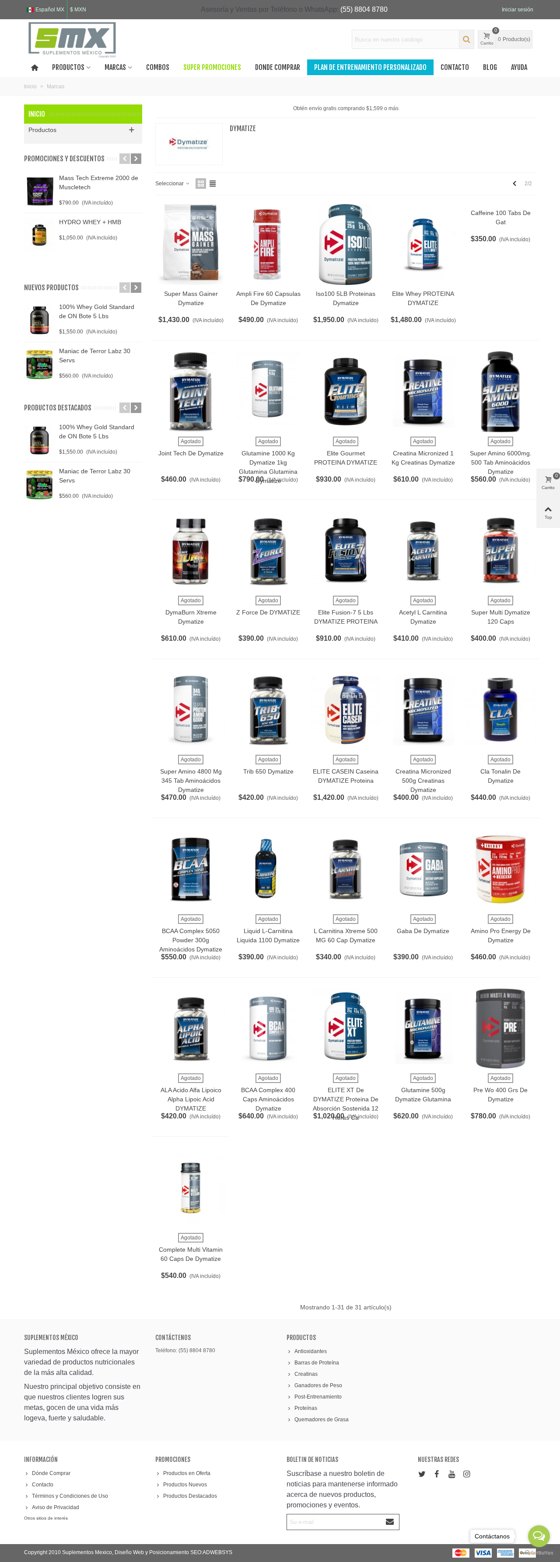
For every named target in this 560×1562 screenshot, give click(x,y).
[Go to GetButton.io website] (539, 1553)
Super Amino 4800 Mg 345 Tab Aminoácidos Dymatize (191, 780)
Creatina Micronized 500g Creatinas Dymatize (423, 780)
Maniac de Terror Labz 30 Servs (94, 355)
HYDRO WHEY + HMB (90, 222)
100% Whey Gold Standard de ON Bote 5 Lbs (96, 311)
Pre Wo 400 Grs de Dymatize (500, 1094)
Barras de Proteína (316, 1363)
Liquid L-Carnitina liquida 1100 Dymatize (268, 935)
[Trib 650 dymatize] (268, 710)
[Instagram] (466, 1474)
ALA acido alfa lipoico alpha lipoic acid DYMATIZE (191, 1099)
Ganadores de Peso (318, 1385)
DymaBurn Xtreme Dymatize (191, 617)
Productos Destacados (190, 1496)
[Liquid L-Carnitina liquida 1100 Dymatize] (268, 869)
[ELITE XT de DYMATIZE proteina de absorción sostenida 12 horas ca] (345, 1028)
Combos (157, 67)
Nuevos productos (51, 287)
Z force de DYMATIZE (268, 612)
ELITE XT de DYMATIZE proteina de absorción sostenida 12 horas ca (345, 1103)
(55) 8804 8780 (364, 9)
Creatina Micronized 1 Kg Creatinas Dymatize (423, 458)
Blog (490, 67)
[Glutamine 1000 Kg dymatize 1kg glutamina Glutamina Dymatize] (268, 391)
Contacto (455, 67)
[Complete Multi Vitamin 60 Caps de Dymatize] (190, 1187)
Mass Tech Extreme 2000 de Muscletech (98, 182)
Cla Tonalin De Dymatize (500, 776)
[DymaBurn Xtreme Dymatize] (190, 550)
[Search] (466, 39)
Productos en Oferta (186, 1473)
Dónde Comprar (51, 1473)
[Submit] (390, 1522)
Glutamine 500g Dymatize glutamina (423, 1094)
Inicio (36, 114)
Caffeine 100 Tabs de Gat (501, 217)
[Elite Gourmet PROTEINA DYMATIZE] (345, 391)
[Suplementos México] (72, 39)
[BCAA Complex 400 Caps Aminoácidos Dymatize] (268, 1028)
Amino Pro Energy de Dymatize (501, 935)
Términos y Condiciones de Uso (70, 1496)
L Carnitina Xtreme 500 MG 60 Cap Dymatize (346, 935)
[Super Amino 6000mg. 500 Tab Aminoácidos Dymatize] (500, 391)
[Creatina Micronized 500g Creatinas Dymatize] (423, 710)
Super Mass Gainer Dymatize (191, 298)
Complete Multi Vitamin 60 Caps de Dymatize (191, 1254)
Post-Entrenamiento (318, 1397)
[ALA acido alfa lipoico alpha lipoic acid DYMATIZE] (190, 1028)
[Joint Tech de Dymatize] (190, 391)
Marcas (115, 67)
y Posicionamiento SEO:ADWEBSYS (188, 1552)
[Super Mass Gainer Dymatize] (190, 244)
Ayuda (519, 67)
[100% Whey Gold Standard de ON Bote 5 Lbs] (39, 319)
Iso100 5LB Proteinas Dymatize (345, 298)
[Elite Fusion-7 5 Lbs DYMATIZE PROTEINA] (345, 550)
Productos (68, 67)
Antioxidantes (310, 1351)
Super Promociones (212, 67)
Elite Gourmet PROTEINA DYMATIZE (345, 458)
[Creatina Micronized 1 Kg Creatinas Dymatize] (423, 391)
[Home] (34, 67)
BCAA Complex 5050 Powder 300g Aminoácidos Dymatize (190, 940)
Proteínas (305, 1408)
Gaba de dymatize (423, 930)
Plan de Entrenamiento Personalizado (370, 67)
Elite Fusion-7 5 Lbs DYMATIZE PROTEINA (346, 617)
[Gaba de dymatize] (423, 869)
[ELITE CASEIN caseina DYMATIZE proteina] (345, 710)
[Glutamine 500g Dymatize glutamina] (423, 1028)
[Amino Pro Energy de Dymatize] (500, 869)
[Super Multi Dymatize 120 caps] (500, 550)
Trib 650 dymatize (268, 771)
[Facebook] (437, 1474)
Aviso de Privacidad (55, 1507)
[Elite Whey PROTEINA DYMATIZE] (423, 244)
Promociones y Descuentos (64, 158)
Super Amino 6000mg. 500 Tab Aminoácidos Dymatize (501, 462)
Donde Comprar (277, 67)
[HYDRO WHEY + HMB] (39, 235)
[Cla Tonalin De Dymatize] (500, 710)
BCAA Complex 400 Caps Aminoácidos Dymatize (268, 1099)
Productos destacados (57, 407)
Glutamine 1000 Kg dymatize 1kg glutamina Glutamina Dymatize (268, 467)
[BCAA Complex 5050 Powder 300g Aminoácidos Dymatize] (190, 869)
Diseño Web (130, 1552)
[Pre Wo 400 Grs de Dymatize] (500, 1028)
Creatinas (306, 1374)
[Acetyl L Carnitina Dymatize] (423, 550)
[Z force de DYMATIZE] (268, 550)
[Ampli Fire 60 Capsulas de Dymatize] (268, 244)
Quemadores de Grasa (321, 1419)
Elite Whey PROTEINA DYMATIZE (423, 298)
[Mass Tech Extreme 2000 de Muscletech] (39, 191)
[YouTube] (451, 1474)
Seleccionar (170, 183)
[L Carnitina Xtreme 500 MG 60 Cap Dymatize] (345, 869)
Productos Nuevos (185, 1485)
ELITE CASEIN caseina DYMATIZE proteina (345, 776)
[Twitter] (422, 1474)
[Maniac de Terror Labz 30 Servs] (39, 364)
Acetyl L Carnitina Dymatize (423, 617)
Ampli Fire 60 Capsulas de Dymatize (268, 298)
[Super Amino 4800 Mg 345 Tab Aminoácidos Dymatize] (190, 710)
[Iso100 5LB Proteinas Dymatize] (345, 244)
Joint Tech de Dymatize (191, 453)
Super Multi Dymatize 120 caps (500, 617)
